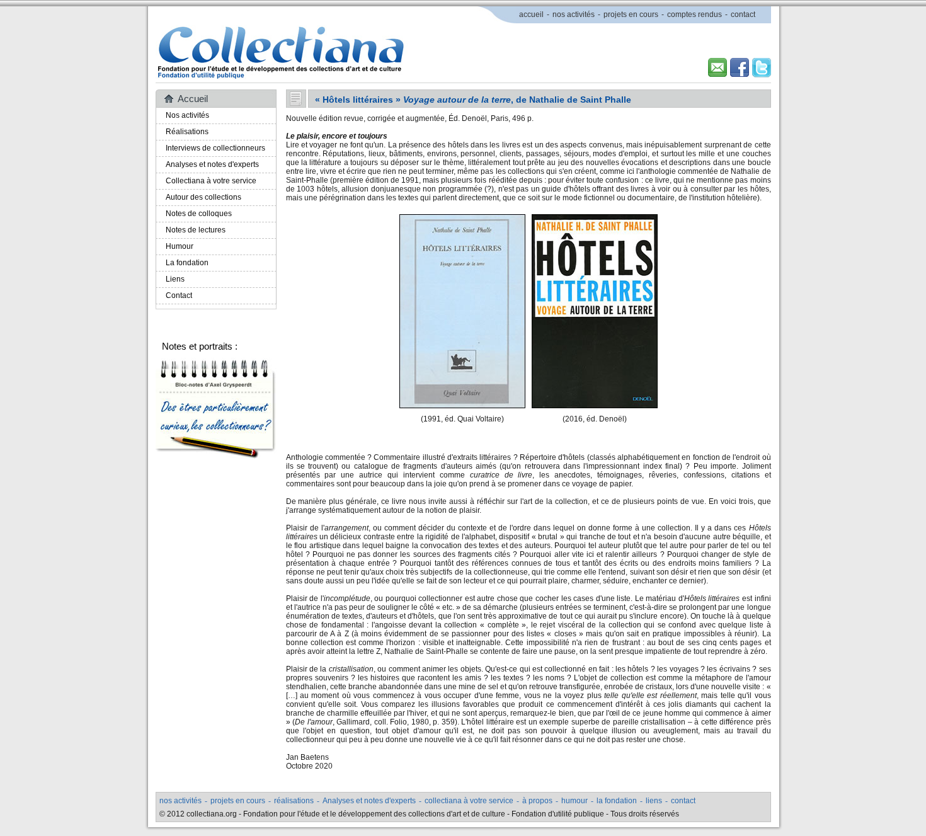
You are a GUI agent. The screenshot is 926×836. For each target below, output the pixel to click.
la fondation (617, 800)
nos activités (573, 14)
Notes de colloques (199, 213)
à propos (537, 800)
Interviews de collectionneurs (215, 148)
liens (654, 800)
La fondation (187, 262)
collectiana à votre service (469, 800)
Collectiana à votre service (211, 180)
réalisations (294, 800)
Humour (179, 246)
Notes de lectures (196, 230)
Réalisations (187, 131)
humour (574, 800)
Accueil (193, 98)
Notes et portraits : (199, 346)
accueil (531, 14)
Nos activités (187, 115)
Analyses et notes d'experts (212, 164)
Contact (179, 295)
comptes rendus (694, 14)
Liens (175, 279)
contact (743, 14)
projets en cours (630, 14)
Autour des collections (203, 197)
